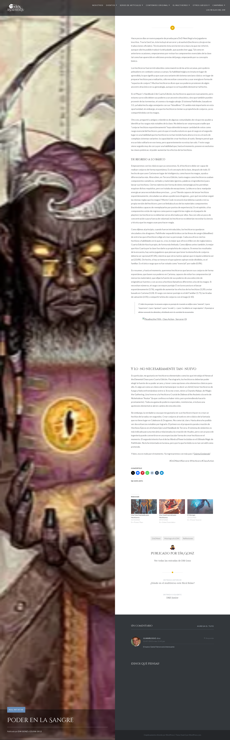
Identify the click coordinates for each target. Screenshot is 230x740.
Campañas (218, 5)
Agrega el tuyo (205, 626)
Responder (210, 638)
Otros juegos (200, 5)
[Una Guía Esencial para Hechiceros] (172, 506)
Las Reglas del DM (215, 10)
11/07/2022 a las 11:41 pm (154, 641)
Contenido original (157, 5)
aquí (190, 49)
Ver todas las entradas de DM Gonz (172, 560)
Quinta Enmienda (202, 453)
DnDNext (156, 538)
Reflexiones (188, 538)
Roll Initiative (16, 710)
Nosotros (97, 5)
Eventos (110, 5)
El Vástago (191, 515)
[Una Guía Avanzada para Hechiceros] (144, 506)
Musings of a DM (171, 538)
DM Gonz (23, 731)
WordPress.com (195, 735)
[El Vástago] (200, 506)
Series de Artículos (130, 5)
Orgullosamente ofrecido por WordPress (159, 735)
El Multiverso (180, 5)
